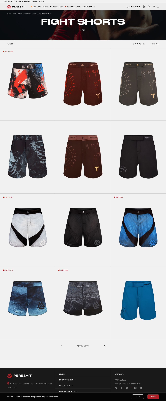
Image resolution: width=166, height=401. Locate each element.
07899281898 (134, 7)
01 (78, 346)
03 (84, 346)
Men (14, 13)
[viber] (115, 387)
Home (9, 13)
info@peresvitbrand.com (127, 384)
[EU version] (144, 6)
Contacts (11, 388)
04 (88, 346)
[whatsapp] (126, 387)
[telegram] (121, 387)
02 (81, 346)
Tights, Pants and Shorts (28, 13)
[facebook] (140, 387)
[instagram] (135, 387)
